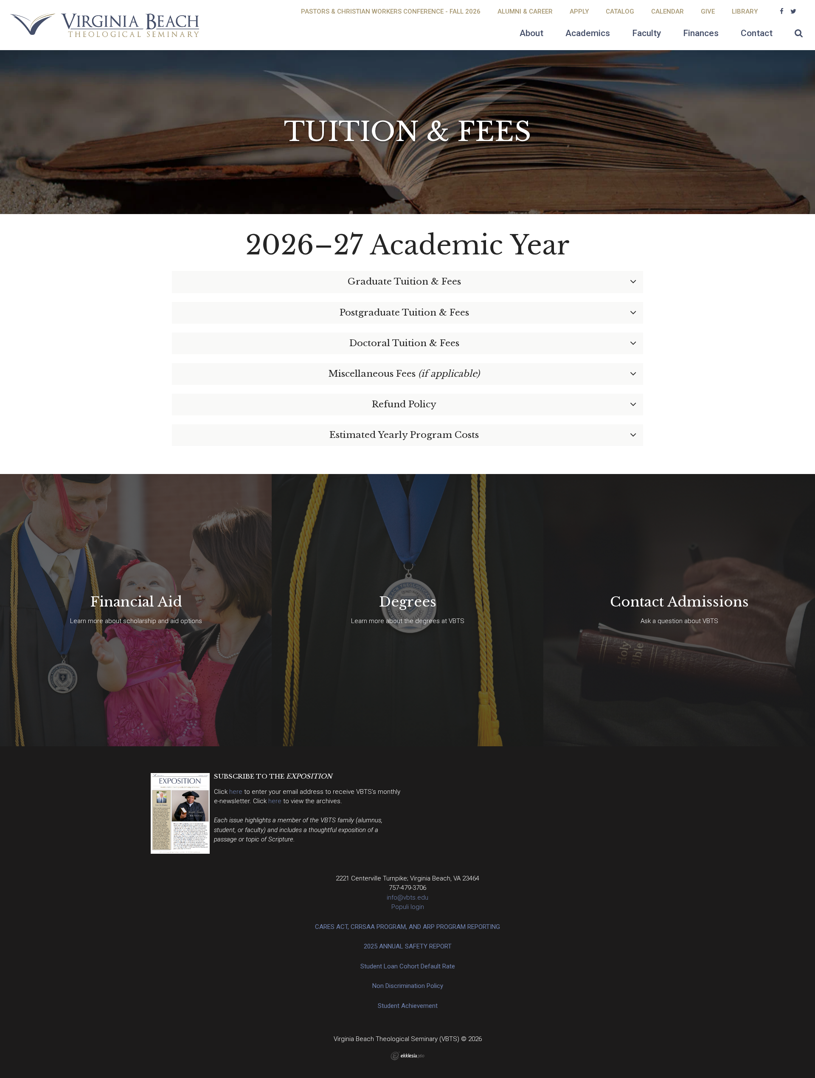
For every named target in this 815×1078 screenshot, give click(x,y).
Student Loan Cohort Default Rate (407, 966)
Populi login (407, 907)
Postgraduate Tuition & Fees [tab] (404, 312)
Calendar (667, 11)
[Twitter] (793, 11)
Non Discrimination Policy (407, 986)
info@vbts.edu (407, 897)
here (236, 792)
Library (745, 11)
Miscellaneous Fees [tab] (404, 373)
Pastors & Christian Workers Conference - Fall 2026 (391, 11)
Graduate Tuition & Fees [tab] (404, 281)
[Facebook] (782, 11)
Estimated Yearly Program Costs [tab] (404, 434)
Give (708, 11)
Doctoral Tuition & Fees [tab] (404, 343)
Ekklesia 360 (407, 1056)
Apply (579, 11)
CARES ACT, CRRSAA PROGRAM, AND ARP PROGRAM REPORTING (407, 927)
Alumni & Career (525, 11)
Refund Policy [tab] (404, 404)
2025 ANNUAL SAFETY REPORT (408, 946)
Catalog (620, 11)
